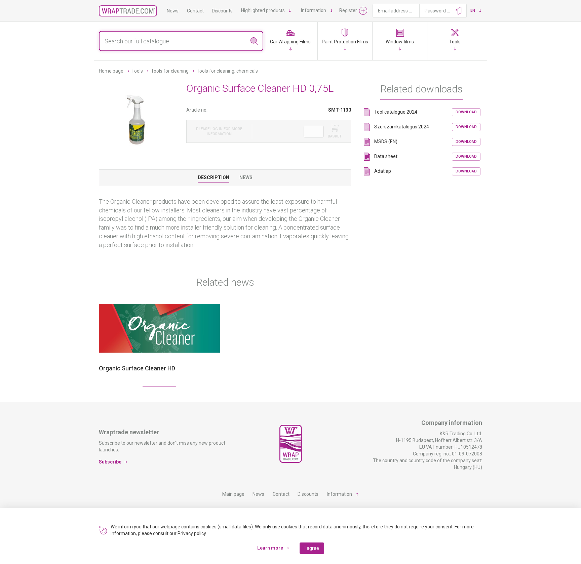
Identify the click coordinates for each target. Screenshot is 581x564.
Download (466, 112)
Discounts (222, 10)
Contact (195, 10)
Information (313, 10)
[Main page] (128, 10)
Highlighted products (263, 10)
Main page (233, 494)
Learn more (270, 548)
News (173, 10)
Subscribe (110, 461)
